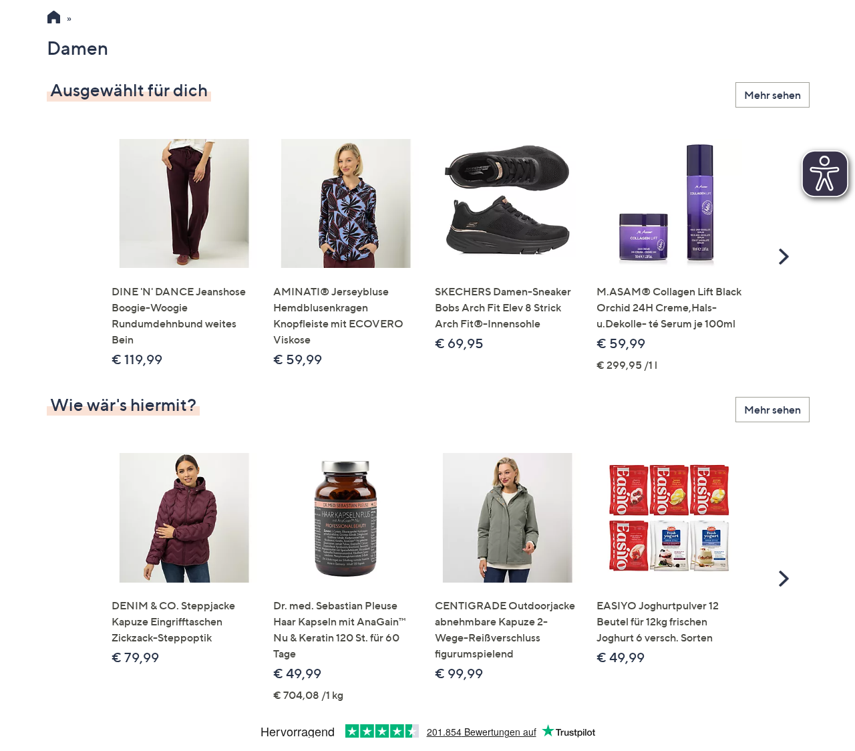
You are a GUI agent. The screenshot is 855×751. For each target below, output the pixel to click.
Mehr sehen (772, 95)
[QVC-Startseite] (53, 19)
